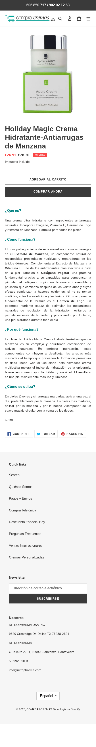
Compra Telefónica (22, 510)
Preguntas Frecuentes (25, 534)
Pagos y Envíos (20, 498)
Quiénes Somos (21, 487)
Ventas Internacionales (25, 545)
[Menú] (88, 18)
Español (46, 696)
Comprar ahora (48, 191)
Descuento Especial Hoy (27, 522)
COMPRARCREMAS (39, 709)
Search (14, 475)
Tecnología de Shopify (66, 709)
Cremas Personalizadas (26, 557)
